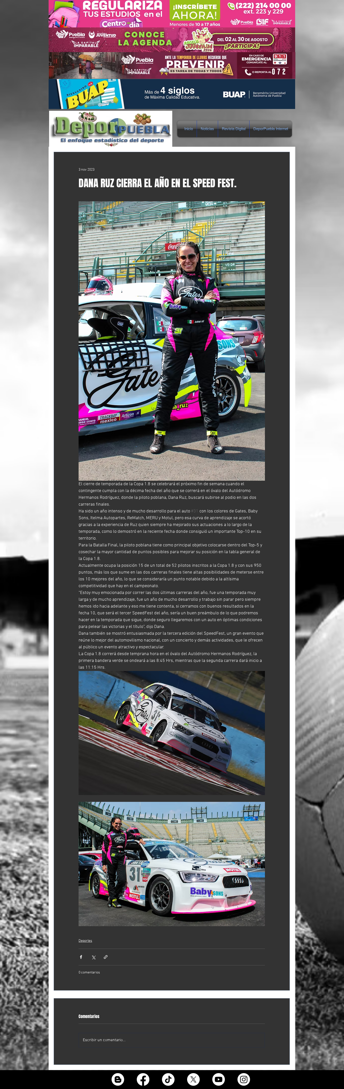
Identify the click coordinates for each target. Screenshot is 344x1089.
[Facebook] (143, 1079)
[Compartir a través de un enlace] (105, 957)
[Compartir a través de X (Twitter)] (93, 957)
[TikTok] (168, 1079)
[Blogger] (118, 1079)
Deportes (85, 941)
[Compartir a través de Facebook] (81, 957)
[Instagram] (243, 1079)
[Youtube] (218, 1079)
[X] (193, 1079)
